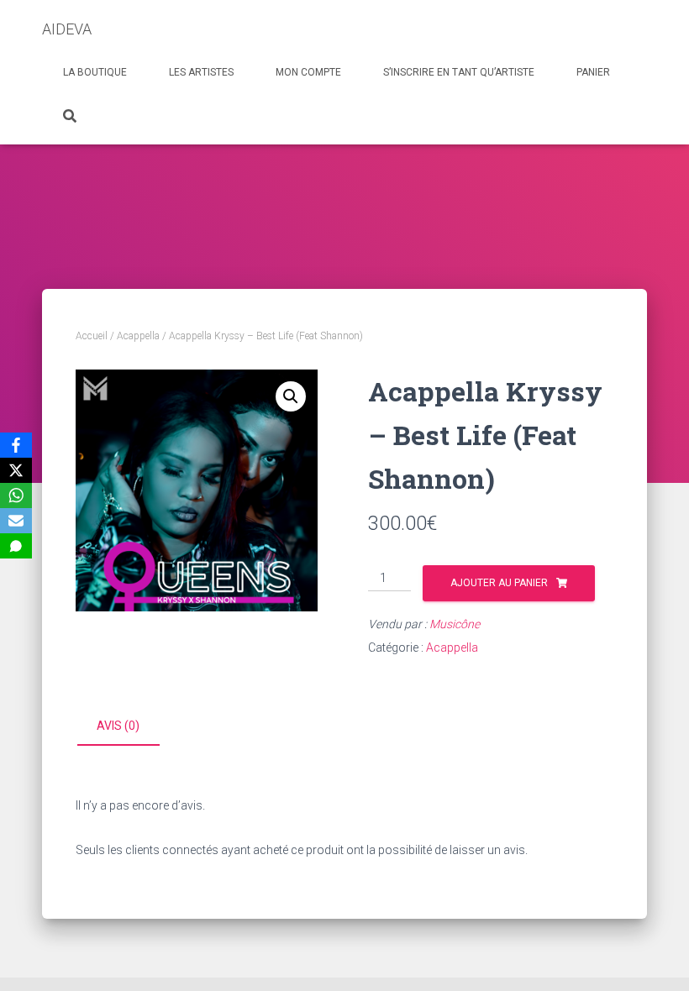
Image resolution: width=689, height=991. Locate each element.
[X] (16, 470)
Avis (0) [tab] (118, 725)
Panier (593, 72)
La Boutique (95, 72)
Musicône (454, 624)
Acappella (138, 336)
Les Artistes (201, 72)
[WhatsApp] (16, 495)
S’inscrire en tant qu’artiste (458, 72)
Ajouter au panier (499, 583)
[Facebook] (16, 445)
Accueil (92, 336)
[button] (291, 396)
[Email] (16, 520)
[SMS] (16, 545)
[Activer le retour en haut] (655, 957)
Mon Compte (308, 72)
